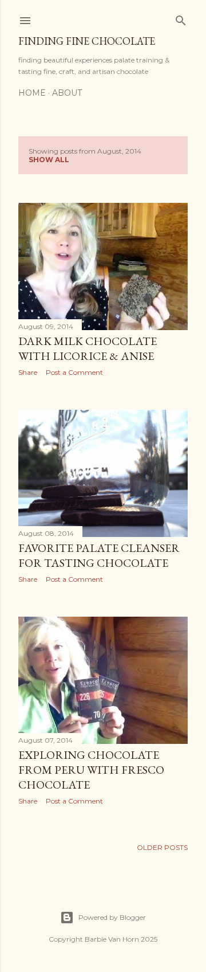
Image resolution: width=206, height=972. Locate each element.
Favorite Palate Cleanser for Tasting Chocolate (99, 555)
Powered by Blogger (112, 917)
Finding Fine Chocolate (86, 41)
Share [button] (27, 372)
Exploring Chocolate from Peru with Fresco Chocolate (91, 769)
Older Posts (162, 847)
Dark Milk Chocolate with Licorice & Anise (87, 348)
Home (32, 93)
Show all (49, 159)
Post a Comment (74, 372)
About (67, 93)
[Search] (181, 18)
